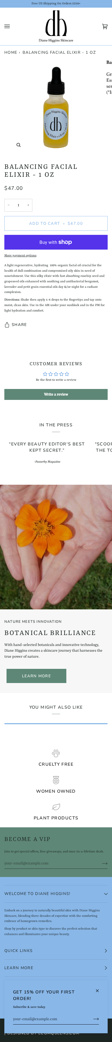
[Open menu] (12, 26)
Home (10, 52)
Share (19, 324)
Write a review (56, 394)
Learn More (36, 676)
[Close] (100, 988)
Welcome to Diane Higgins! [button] (37, 893)
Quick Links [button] (18, 950)
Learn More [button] (18, 968)
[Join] (92, 1019)
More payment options (20, 255)
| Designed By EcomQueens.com (41, 1033)
